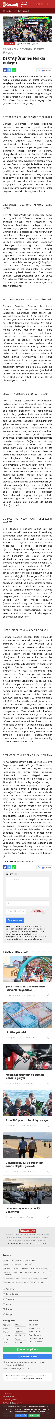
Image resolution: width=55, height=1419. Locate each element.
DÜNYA (5, 1339)
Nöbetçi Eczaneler (36, 1328)
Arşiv (8, 1304)
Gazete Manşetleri (36, 1338)
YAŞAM (18, 1339)
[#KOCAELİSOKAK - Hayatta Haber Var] (14, 4)
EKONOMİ (6, 1335)
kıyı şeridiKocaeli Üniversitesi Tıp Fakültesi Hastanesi (25, 1268)
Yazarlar (10, 1299)
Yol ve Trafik (34, 1325)
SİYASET (6, 1332)
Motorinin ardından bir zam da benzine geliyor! (25, 1076)
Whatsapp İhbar (29, 1349)
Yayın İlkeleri (8, 1393)
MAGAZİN (19, 1325)
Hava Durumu (35, 1331)
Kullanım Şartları (10, 1399)
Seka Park (8, 1260)
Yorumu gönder (15, 920)
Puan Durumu (35, 1335)
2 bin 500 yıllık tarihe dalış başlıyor (27, 1120)
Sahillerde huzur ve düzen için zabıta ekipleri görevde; (24, 1164)
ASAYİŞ (6, 1328)
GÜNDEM (10, 43)
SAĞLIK (5, 1342)
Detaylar (20, 1415)
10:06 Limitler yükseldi (17, 11)
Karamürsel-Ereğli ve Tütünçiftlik (17, 1264)
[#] (27, 1230)
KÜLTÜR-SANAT (21, 1335)
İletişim (9, 1314)
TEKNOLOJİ (19, 1332)
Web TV (10, 1288)
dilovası (43, 1278)
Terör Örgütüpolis (29, 1278)
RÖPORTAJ (19, 1342)
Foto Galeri (12, 1294)
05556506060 (29, 1356)
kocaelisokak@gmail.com (17, 1368)
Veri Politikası (8, 1396)
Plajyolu (19, 1260)
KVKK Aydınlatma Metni (13, 1403)
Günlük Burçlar (35, 1342)
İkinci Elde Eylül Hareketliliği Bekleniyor (23, 1210)
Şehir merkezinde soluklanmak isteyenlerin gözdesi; (25, 988)
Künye (9, 1309)
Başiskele (30, 1260)
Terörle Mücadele (11, 1278)
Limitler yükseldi (16, 1032)
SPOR (17, 1328)
